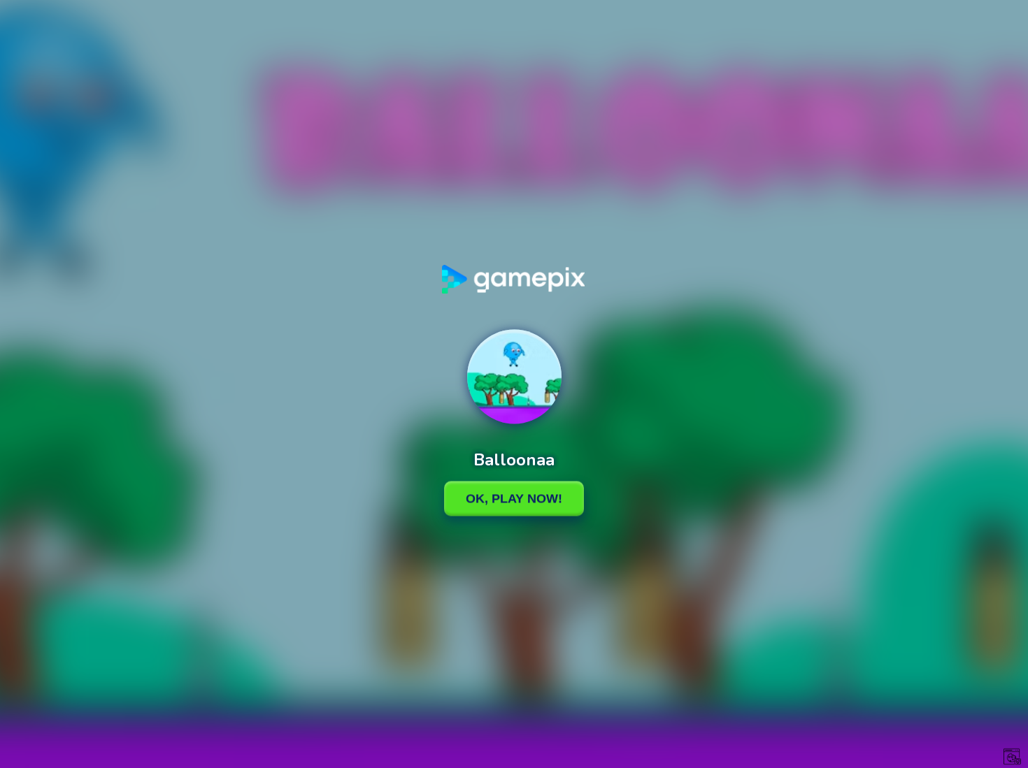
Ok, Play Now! (514, 498)
